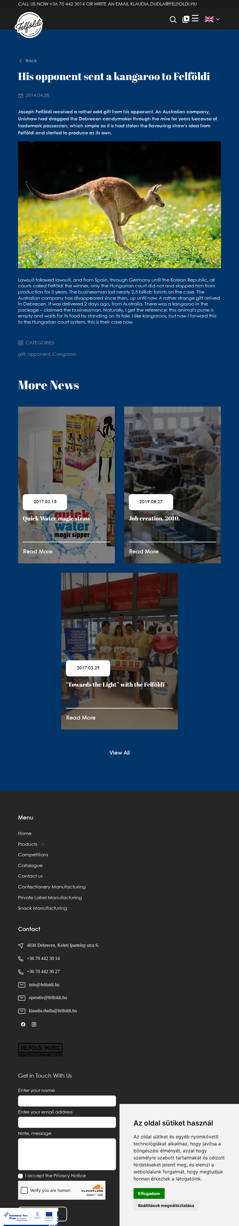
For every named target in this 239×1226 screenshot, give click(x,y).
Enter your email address (45, 1112)
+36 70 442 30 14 (43, 958)
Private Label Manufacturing (50, 898)
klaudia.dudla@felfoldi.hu (163, 4)
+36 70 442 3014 (67, 4)
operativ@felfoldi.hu (48, 997)
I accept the (55, 1176)
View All (119, 753)
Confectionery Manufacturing (52, 887)
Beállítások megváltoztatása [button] (166, 1205)
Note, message (34, 1133)
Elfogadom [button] (149, 1193)
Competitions (33, 855)
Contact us (30, 876)
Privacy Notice (70, 1176)
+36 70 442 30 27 (43, 971)
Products (27, 844)
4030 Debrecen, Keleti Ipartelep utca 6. (62, 945)
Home (24, 833)
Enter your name (36, 1090)
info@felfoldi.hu (44, 984)
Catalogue (30, 866)
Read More (37, 552)
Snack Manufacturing (42, 908)
